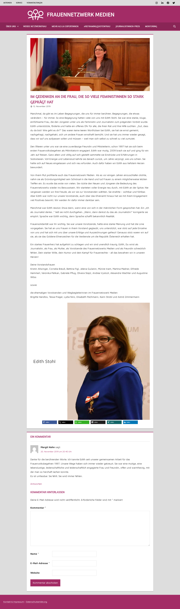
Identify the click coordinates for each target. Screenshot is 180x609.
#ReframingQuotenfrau (97, 26)
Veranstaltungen (34, 3)
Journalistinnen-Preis (128, 26)
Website (35, 572)
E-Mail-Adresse (40, 563)
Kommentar (38, 507)
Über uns (11, 26)
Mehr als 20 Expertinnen (65, 26)
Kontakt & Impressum (13, 602)
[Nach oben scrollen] (175, 604)
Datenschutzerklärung (36, 602)
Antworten (36, 483)
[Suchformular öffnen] (174, 26)
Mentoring (151, 26)
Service (19, 3)
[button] (49, 422)
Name (34, 553)
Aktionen (7, 3)
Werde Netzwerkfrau (34, 26)
